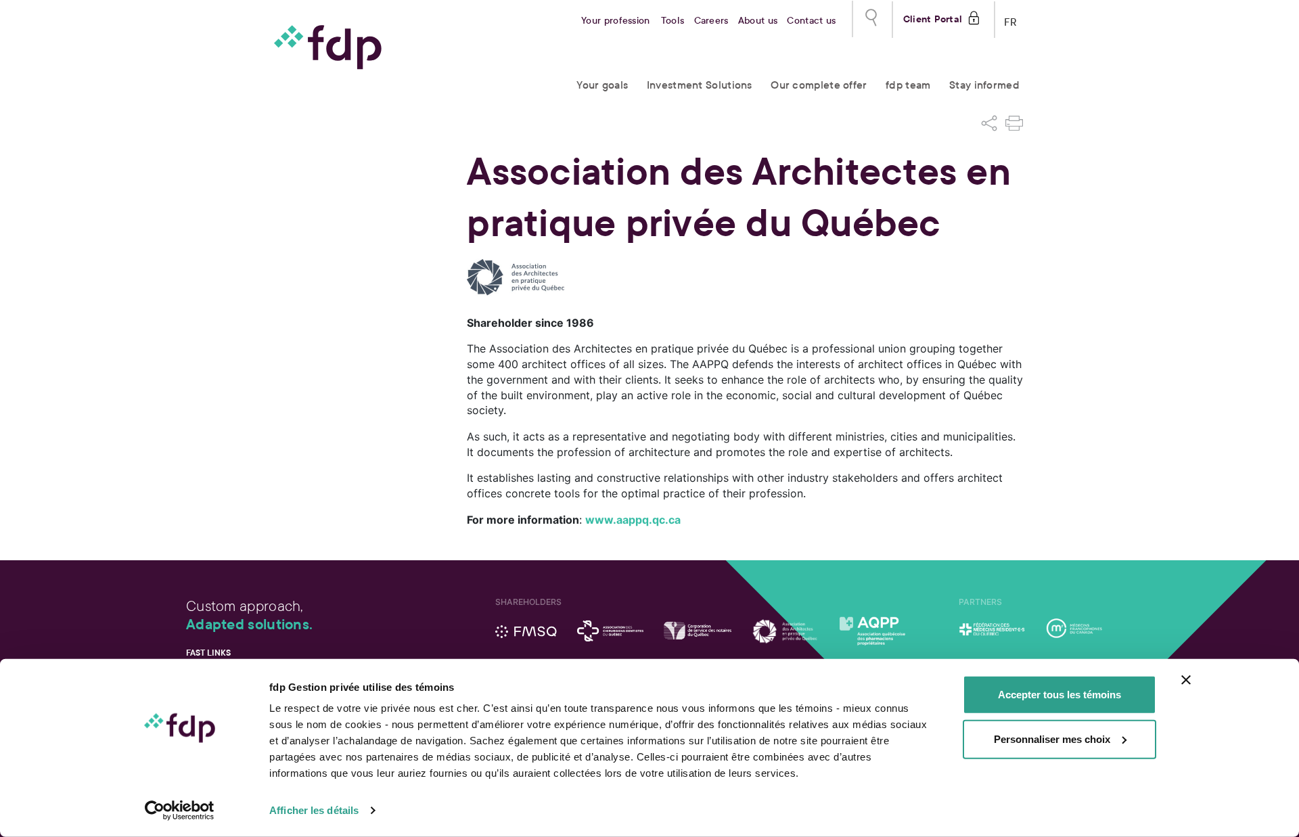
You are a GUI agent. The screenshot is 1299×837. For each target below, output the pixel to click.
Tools (673, 20)
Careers (711, 20)
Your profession (615, 20)
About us (757, 20)
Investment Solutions (699, 84)
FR (1011, 19)
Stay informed (984, 84)
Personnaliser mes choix (1052, 738)
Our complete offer (819, 84)
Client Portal (932, 17)
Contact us (811, 20)
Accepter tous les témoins (1059, 694)
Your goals (602, 84)
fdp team (908, 84)
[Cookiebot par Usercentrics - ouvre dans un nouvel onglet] (179, 810)
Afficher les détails (314, 810)
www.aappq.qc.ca (633, 519)
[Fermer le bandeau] (1186, 680)
